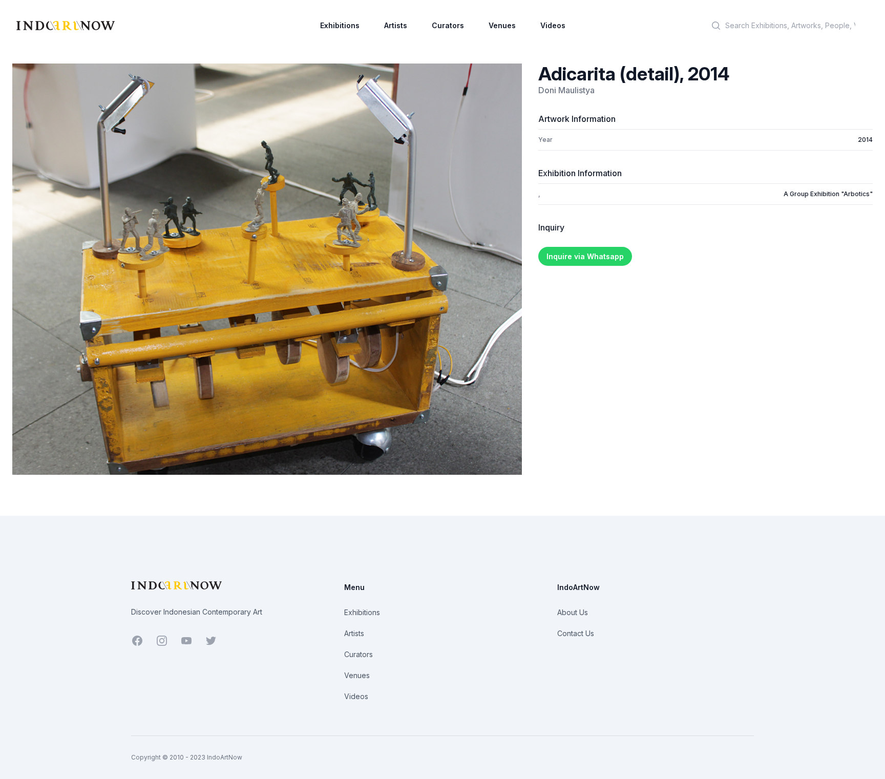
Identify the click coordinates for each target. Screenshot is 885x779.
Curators (448, 25)
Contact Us (575, 633)
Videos (552, 25)
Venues (502, 25)
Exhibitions (340, 25)
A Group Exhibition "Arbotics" (828, 194)
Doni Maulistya (566, 90)
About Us (572, 612)
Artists (395, 25)
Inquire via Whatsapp (585, 256)
